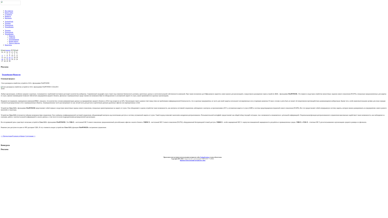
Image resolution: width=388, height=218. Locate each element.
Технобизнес (9, 34)
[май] (16, 50)
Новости (17, 75)
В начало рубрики (18, 136)
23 (9, 59)
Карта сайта (9, 13)
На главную (9, 11)
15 (7, 57)
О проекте (8, 14)
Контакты (8, 18)
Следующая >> (30, 136)
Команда (8, 16)
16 (9, 57)
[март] (3, 50)
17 (12, 57)
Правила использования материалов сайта (192, 160)
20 (2, 59)
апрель (8, 50)
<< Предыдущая (6, 136)
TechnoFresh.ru (204, 157)
